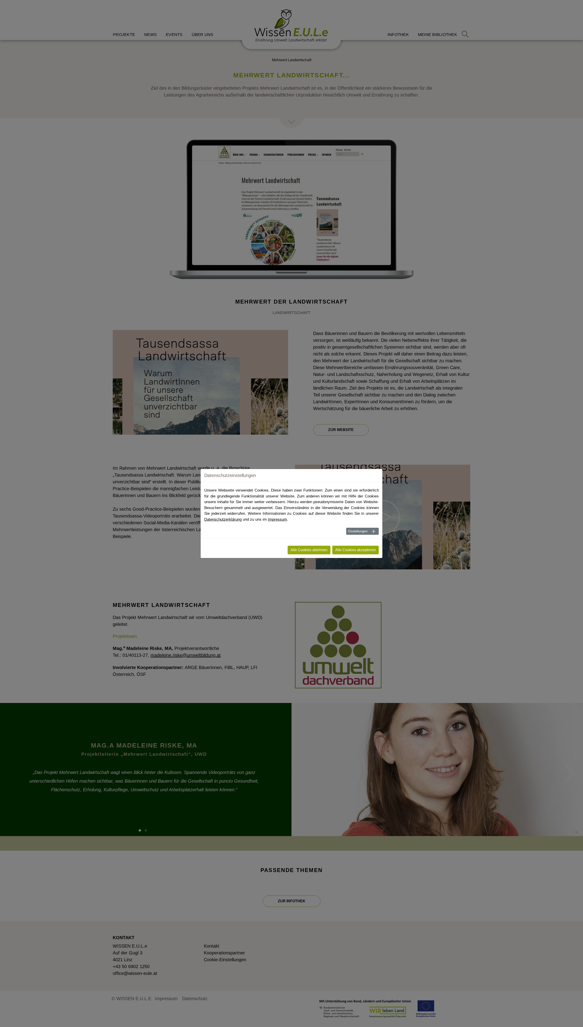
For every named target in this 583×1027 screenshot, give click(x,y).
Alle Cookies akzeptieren (355, 550)
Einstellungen (358, 531)
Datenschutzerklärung (223, 519)
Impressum (277, 519)
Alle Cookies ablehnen (309, 550)
